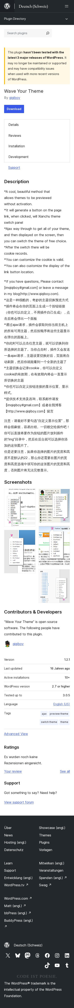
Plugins (44, 842)
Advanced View (16, 734)
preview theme (59, 713)
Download (14, 109)
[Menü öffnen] (67, 6)
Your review (13, 771)
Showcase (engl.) (52, 828)
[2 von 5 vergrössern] (30, 535)
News (8, 835)
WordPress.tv (16, 885)
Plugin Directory (15, 18)
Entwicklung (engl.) (18, 878)
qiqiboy (14, 98)
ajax (44, 713)
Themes (45, 835)
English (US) (61, 704)
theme (64, 722)
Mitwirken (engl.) (51, 863)
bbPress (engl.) (17, 913)
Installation (16, 146)
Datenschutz (13, 850)
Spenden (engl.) (53, 878)
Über (8, 828)
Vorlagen (45, 850)
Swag (45, 885)
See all (65, 771)
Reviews (14, 135)
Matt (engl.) (15, 906)
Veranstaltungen (51, 870)
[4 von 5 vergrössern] (64, 531)
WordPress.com (18, 898)
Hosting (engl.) (15, 842)
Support (14, 167)
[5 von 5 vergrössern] (64, 575)
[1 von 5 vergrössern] (30, 494)
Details (13, 125)
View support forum (19, 802)
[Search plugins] (48, 33)
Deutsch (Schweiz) (28, 945)
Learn (8, 863)
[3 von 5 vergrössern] (64, 494)
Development (18, 157)
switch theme (49, 722)
